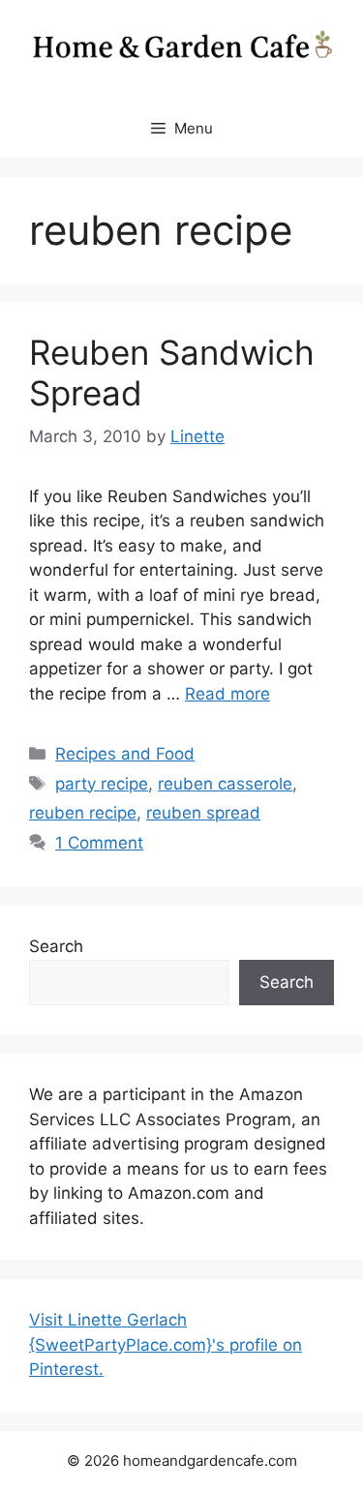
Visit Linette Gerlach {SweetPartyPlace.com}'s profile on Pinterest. (165, 1344)
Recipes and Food (125, 753)
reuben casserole (225, 783)
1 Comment (99, 842)
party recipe (101, 783)
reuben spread (203, 812)
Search (56, 946)
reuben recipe (82, 812)
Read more (227, 693)
